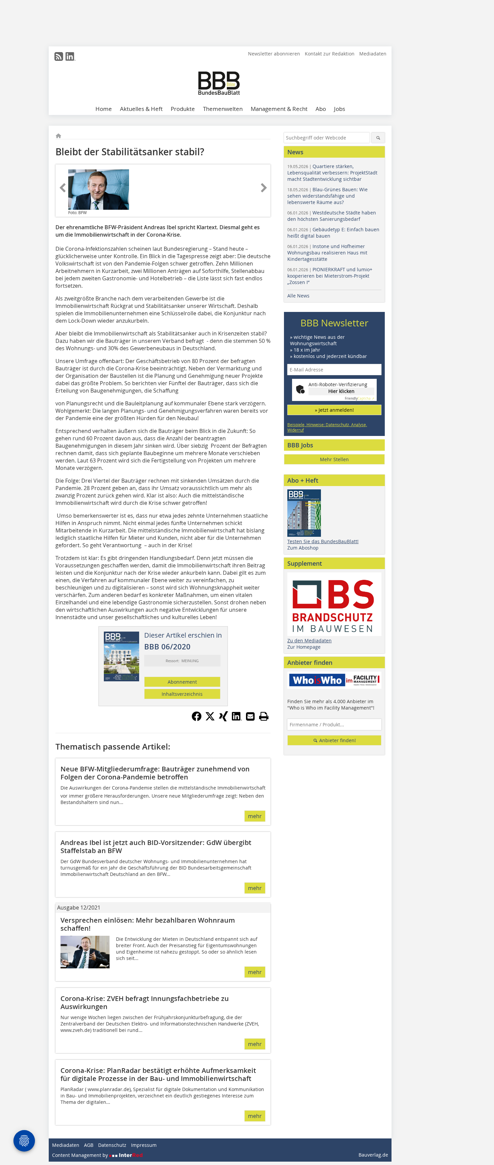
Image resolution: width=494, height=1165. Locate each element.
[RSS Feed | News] (59, 56)
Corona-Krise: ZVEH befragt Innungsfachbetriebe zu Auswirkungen (144, 1002)
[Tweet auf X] (210, 719)
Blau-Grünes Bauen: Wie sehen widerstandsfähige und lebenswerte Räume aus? (327, 195)
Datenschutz (112, 1145)
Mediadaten (372, 53)
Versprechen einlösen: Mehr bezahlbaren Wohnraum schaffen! (147, 924)
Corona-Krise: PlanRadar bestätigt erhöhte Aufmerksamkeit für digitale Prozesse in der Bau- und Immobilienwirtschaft (158, 1074)
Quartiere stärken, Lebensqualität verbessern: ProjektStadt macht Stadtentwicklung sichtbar (332, 172)
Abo (321, 109)
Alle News (298, 295)
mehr (255, 816)
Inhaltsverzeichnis (182, 694)
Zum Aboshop (303, 548)
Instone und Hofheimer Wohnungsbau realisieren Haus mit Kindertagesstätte (327, 252)
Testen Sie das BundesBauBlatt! (323, 541)
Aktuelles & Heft (141, 109)
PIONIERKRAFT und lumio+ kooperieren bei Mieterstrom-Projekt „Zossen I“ (329, 275)
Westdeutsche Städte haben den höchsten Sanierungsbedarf (331, 215)
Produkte (183, 109)
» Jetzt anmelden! (334, 410)
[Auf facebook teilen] (196, 719)
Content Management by (80, 1155)
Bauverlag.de (373, 1155)
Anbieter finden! (337, 740)
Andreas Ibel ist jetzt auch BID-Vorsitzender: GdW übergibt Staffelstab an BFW (155, 846)
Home (103, 109)
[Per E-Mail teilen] (250, 716)
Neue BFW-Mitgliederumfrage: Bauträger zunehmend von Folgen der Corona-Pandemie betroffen (155, 772)
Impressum (144, 1145)
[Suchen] (378, 137)
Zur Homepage (304, 647)
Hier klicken (341, 391)
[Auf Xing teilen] (223, 719)
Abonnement (182, 682)
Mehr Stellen (334, 459)
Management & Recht (279, 109)
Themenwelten (223, 109)
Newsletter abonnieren (274, 53)
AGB (88, 1145)
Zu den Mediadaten (309, 640)
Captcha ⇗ (359, 398)
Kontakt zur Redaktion (330, 53)
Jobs (339, 109)
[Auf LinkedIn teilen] (237, 719)
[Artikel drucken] (264, 716)
